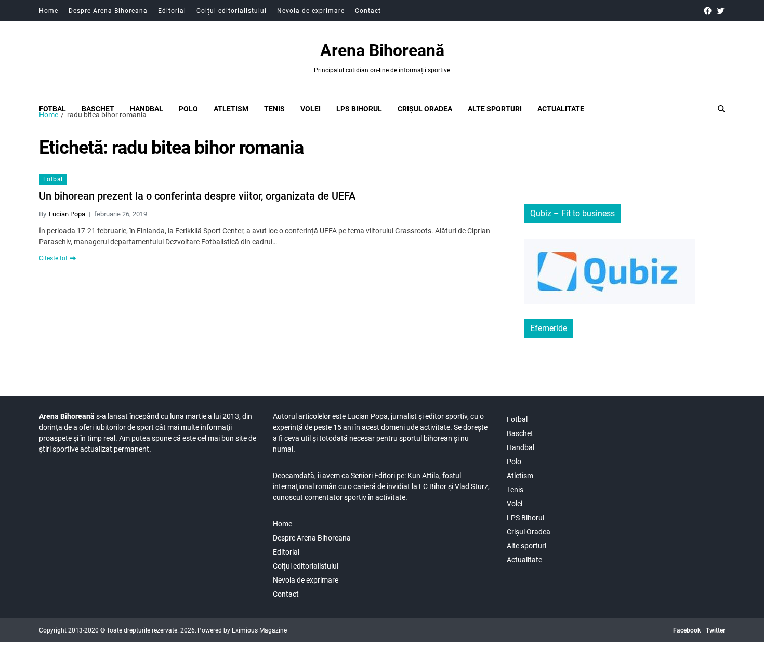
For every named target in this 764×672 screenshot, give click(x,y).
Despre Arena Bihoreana (108, 11)
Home (48, 11)
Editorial (172, 11)
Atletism (231, 108)
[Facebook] (707, 10)
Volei (310, 108)
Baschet (98, 108)
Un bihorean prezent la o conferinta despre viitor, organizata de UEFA (197, 196)
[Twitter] (720, 10)
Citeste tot (53, 258)
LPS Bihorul (359, 108)
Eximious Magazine (259, 630)
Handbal (146, 108)
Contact (368, 11)
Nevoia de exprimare (311, 11)
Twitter (715, 630)
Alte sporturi (495, 108)
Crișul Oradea (425, 108)
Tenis (274, 108)
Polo (188, 108)
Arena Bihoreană (382, 50)
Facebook (687, 630)
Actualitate (560, 108)
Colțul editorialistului (231, 11)
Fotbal (52, 108)
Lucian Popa (67, 214)
